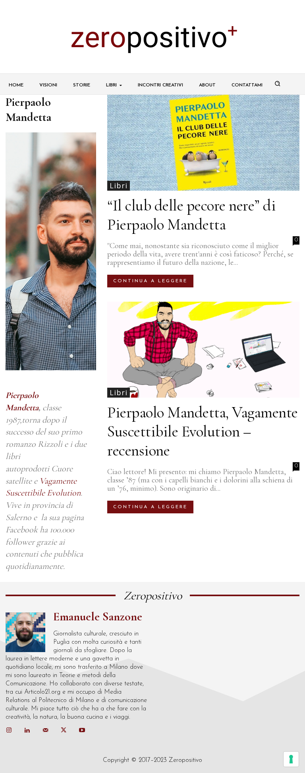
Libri (118, 185)
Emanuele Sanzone (97, 616)
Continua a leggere (150, 281)
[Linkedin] (27, 730)
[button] (277, 84)
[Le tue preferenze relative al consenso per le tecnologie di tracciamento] (291, 759)
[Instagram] (9, 730)
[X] (63, 730)
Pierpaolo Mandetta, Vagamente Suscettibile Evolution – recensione (202, 431)
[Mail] (45, 730)
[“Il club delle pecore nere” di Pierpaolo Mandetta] (203, 143)
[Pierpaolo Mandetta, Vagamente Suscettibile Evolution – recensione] (203, 350)
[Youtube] (82, 730)
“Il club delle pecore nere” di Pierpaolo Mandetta (191, 215)
